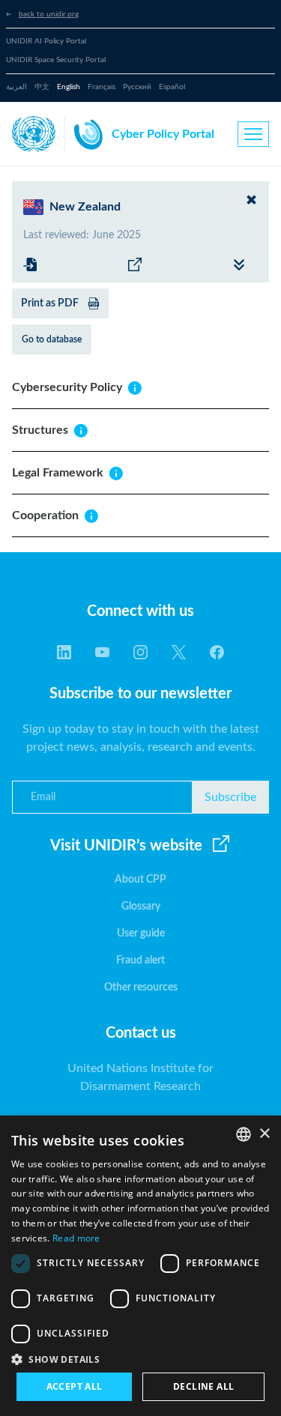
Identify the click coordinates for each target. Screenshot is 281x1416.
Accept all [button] (74, 1386)
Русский (137, 87)
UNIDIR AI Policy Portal (46, 41)
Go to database (52, 339)
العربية (16, 87)
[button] (140, 1359)
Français (101, 87)
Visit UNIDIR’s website (126, 845)
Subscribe (230, 797)
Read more (76, 1238)
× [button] (264, 1134)
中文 (41, 87)
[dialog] (140, 1266)
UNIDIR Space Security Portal (56, 60)
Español (172, 87)
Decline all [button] (203, 1386)
